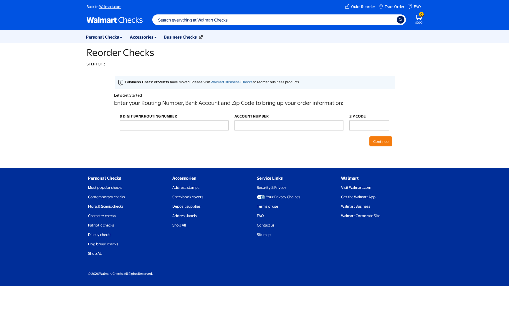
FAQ (417, 6)
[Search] (400, 20)
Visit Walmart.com (356, 187)
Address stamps (185, 187)
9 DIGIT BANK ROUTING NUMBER (148, 116)
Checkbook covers (187, 196)
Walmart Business (355, 206)
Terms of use (267, 206)
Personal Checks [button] (103, 37)
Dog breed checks (103, 244)
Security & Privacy (271, 187)
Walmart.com (110, 6)
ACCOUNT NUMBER (251, 116)
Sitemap (264, 234)
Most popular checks (105, 187)
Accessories (184, 178)
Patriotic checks (101, 225)
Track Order (394, 6)
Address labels (184, 215)
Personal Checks (104, 178)
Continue (381, 141)
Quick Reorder (363, 6)
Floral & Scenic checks (105, 206)
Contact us (266, 225)
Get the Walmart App (358, 196)
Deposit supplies (186, 206)
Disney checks (99, 234)
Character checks (102, 215)
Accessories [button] (142, 37)
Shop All (95, 253)
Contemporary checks (106, 196)
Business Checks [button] (181, 37)
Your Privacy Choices (283, 196)
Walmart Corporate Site (360, 215)
